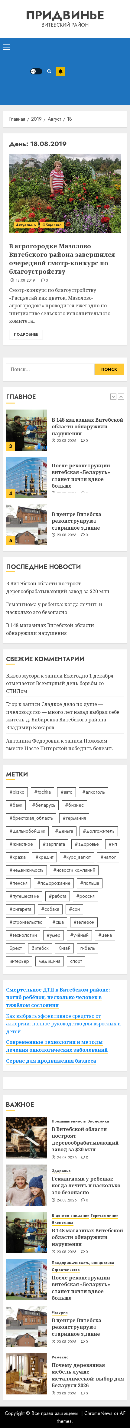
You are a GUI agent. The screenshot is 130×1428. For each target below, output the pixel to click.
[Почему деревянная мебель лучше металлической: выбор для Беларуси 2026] (26, 1373)
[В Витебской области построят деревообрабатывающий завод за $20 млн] (26, 1137)
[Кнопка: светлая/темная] (36, 71)
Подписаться (60, 71)
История (59, 1312)
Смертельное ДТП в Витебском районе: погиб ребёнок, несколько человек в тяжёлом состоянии (58, 997)
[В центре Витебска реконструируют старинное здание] (26, 524)
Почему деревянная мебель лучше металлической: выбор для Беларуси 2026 (88, 1375)
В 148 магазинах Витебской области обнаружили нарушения (87, 427)
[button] (6, 47)
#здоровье (87, 844)
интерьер (19, 961)
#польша (89, 883)
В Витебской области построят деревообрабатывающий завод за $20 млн (85, 1139)
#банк (15, 805)
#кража (17, 857)
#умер (53, 935)
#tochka (42, 792)
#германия (74, 818)
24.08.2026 (67, 1157)
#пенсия (18, 883)
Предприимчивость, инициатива (83, 1263)
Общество (52, 225)
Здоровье (61, 1171)
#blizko (16, 792)
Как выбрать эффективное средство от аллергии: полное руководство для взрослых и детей (63, 1024)
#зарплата (54, 844)
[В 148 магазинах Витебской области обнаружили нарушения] (26, 430)
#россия (85, 896)
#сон (74, 909)
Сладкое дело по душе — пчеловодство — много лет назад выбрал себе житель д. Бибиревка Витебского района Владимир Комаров (62, 716)
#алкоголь (93, 792)
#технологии (23, 935)
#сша (58, 922)
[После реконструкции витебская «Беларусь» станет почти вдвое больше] (26, 477)
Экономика (98, 1121)
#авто (66, 792)
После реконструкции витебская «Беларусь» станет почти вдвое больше (81, 475)
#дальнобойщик (27, 831)
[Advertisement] (96, 71)
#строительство (26, 922)
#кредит (44, 857)
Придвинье (65, 15)
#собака (50, 909)
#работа (58, 896)
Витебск (40, 948)
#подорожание (53, 883)
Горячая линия (104, 1215)
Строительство (66, 1270)
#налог (108, 857)
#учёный (79, 935)
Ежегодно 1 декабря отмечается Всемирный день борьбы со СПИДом (59, 683)
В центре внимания (70, 1215)
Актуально (26, 225)
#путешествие (24, 896)
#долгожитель (99, 831)
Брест (15, 948)
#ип (113, 844)
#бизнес (74, 805)
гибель (87, 948)
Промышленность (69, 1121)
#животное (21, 844)
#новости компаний (74, 870)
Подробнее (26, 334)
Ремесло (60, 1357)
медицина (49, 961)
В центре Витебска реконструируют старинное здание (76, 521)
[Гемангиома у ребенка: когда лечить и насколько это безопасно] (26, 1185)
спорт (76, 961)
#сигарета (20, 909)
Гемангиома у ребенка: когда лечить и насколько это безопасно (86, 1185)
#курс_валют (77, 857)
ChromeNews (98, 1413)
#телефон (83, 922)
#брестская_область (31, 818)
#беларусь (43, 805)
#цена (105, 935)
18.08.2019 (25, 280)
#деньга (64, 831)
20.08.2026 (67, 441)
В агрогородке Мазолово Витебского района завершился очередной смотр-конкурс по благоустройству (62, 259)
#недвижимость (26, 870)
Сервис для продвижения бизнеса (51, 1060)
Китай (64, 948)
